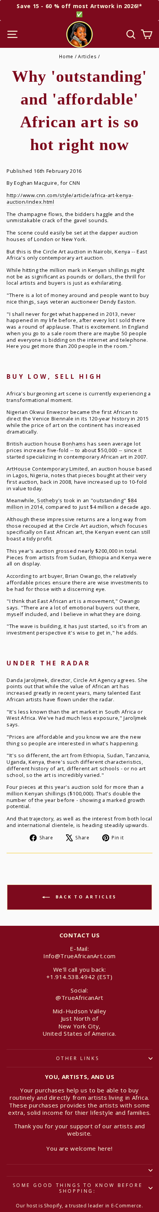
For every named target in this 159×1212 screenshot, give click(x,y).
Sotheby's (50, 500)
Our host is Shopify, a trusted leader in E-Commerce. (79, 1205)
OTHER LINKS (78, 1058)
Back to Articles (85, 897)
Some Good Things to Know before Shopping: (78, 1188)
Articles (87, 56)
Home (66, 56)
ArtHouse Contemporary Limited (47, 468)
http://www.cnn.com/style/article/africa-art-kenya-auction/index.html (70, 198)
